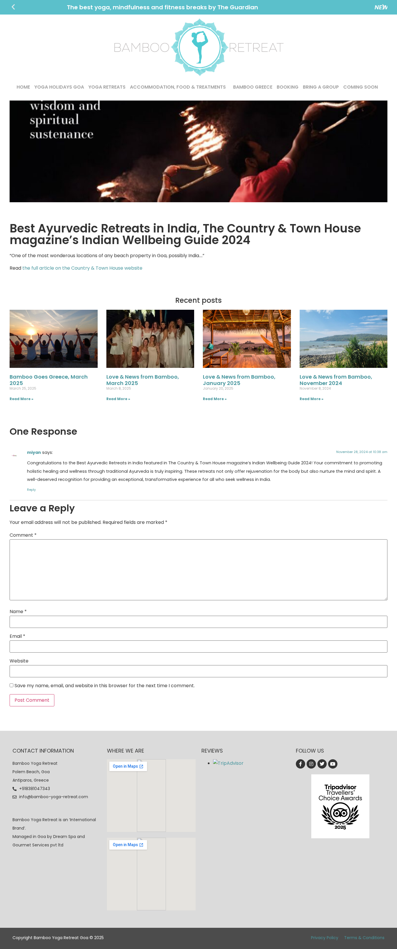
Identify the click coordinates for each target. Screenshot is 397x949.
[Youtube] (332, 764)
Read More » (21, 398)
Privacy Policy (324, 938)
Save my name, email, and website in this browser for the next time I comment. (105, 685)
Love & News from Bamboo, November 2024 (336, 380)
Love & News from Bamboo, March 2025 (142, 380)
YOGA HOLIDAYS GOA (59, 87)
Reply (31, 489)
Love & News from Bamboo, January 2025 (239, 380)
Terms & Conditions (364, 938)
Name (18, 611)
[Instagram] (311, 764)
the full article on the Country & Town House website (82, 268)
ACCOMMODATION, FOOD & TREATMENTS (178, 87)
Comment (23, 535)
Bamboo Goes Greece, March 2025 (49, 380)
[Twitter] (322, 764)
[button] (13, 6)
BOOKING (287, 87)
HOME (23, 87)
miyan (34, 452)
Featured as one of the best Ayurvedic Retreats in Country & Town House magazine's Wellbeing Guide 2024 (198, 7)
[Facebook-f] (300, 764)
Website (19, 661)
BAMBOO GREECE (252, 87)
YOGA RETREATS (107, 87)
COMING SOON (360, 87)
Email (17, 636)
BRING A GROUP (321, 87)
